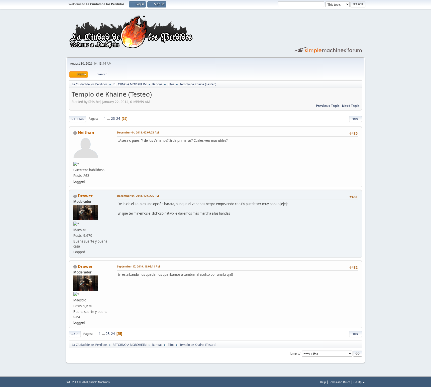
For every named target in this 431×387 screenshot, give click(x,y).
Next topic (350, 106)
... (109, 118)
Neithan (86, 132)
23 (113, 118)
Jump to (295, 353)
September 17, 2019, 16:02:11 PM (138, 266)
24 (118, 118)
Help (323, 382)
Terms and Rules (339, 382)
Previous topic (327, 106)
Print (355, 119)
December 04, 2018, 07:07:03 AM (138, 132)
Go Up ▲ (359, 382)
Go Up (75, 334)
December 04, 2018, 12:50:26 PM (138, 196)
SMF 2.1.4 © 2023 (77, 382)
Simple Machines (99, 382)
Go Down (78, 119)
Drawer (85, 196)
